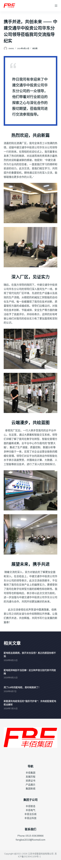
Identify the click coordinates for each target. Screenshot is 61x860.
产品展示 (30, 784)
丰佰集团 (30, 772)
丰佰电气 (30, 810)
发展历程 (30, 776)
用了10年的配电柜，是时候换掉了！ (22, 687)
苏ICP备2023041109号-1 (37, 855)
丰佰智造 (30, 806)
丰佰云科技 (30, 818)
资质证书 (30, 780)
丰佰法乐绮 (30, 814)
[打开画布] (56, 5)
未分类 (34, 48)
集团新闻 (30, 788)
